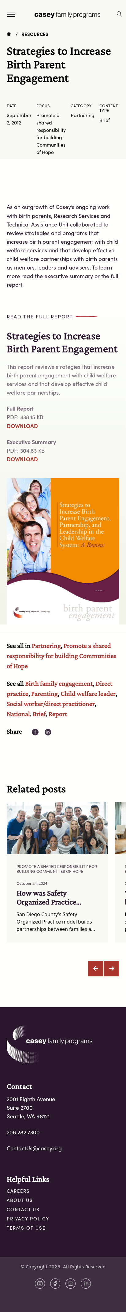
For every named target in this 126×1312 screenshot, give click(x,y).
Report (58, 714)
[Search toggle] (119, 14)
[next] (111, 968)
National (18, 714)
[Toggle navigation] (11, 14)
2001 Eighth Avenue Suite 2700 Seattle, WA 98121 (31, 1107)
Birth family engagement (59, 683)
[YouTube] (71, 1283)
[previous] (95, 968)
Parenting (44, 693)
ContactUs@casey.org (34, 1148)
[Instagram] (40, 1283)
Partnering (46, 645)
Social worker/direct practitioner (51, 703)
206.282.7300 (23, 1132)
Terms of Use (26, 1228)
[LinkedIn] (86, 1283)
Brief (39, 714)
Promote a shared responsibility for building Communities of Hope (62, 656)
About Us (20, 1200)
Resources (34, 34)
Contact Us (23, 1209)
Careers (18, 1191)
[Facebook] (55, 1283)
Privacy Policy (28, 1218)
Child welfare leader (88, 693)
